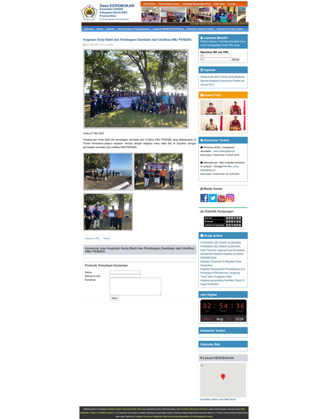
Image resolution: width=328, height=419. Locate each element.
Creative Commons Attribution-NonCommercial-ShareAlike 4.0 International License (174, 416)
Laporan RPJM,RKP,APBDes (168, 28)
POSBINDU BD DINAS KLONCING (220, 246)
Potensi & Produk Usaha (230, 28)
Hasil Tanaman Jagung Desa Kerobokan (222, 250)
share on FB (92, 238)
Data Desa (219, 3)
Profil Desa (149, 3)
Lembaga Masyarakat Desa (196, 3)
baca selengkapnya (224, 151)
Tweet (106, 238)
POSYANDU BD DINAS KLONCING (220, 242)
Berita (100, 28)
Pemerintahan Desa (169, 3)
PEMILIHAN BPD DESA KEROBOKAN (222, 77)
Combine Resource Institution (194, 409)
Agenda (110, 28)
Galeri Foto (212, 95)
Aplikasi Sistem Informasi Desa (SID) (124, 409)
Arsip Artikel (213, 235)
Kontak (231, 3)
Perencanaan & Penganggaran (134, 28)
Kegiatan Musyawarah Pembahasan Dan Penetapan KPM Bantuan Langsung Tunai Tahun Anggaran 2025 (222, 272)
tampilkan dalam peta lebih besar (218, 399)
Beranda (89, 28)
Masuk (235, 59)
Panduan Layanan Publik (200, 28)
